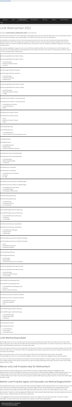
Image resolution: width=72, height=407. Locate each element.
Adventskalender (64, 19)
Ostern (13, 19)
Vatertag (54, 19)
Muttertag (44, 19)
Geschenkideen (34, 19)
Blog (2, 22)
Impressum (17, 403)
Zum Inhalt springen (5, 1)
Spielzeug (5, 19)
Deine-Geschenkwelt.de (11, 405)
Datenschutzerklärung (7, 403)
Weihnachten (23, 19)
